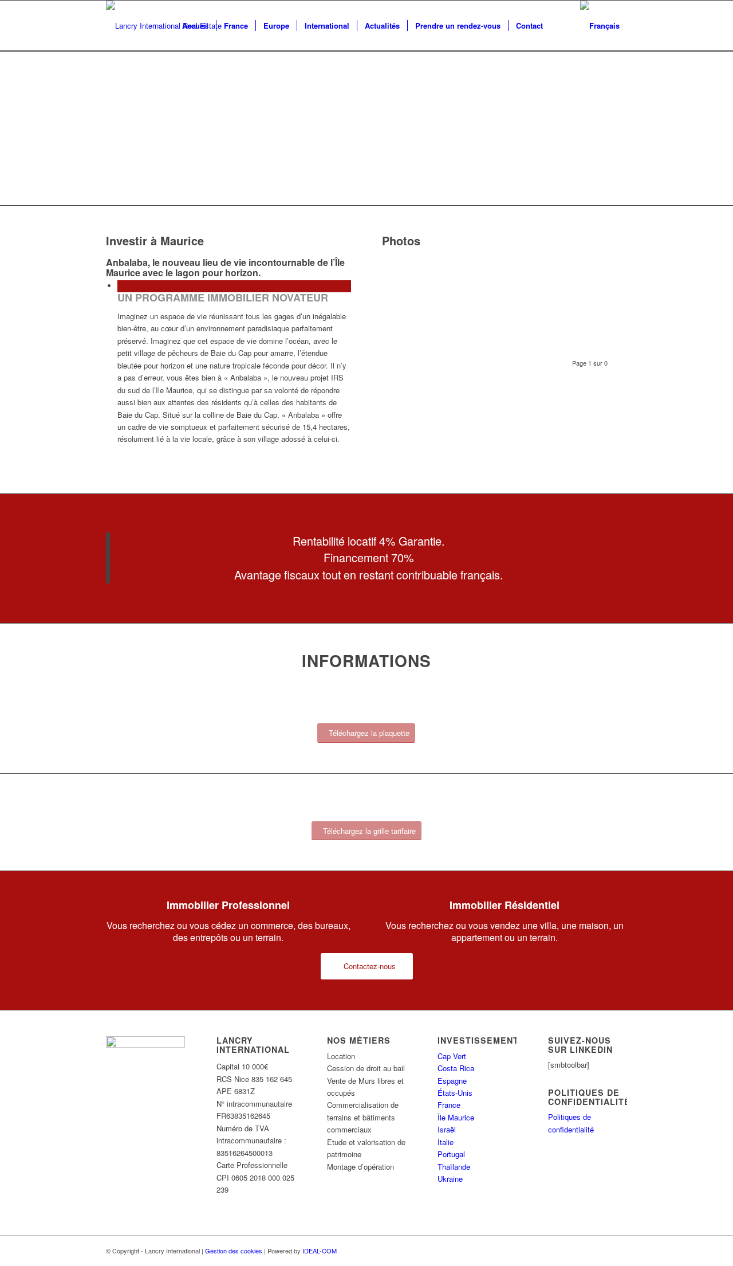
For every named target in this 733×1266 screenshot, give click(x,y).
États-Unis (455, 1092)
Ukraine (450, 1178)
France (449, 1104)
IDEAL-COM (319, 1250)
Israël (447, 1129)
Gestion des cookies (233, 1250)
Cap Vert (452, 1056)
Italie (446, 1141)
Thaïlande (454, 1166)
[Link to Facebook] (601, 1250)
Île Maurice (456, 1117)
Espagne (452, 1080)
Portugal (451, 1154)
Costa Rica (456, 1068)
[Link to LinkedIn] (618, 1250)
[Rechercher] (561, 26)
